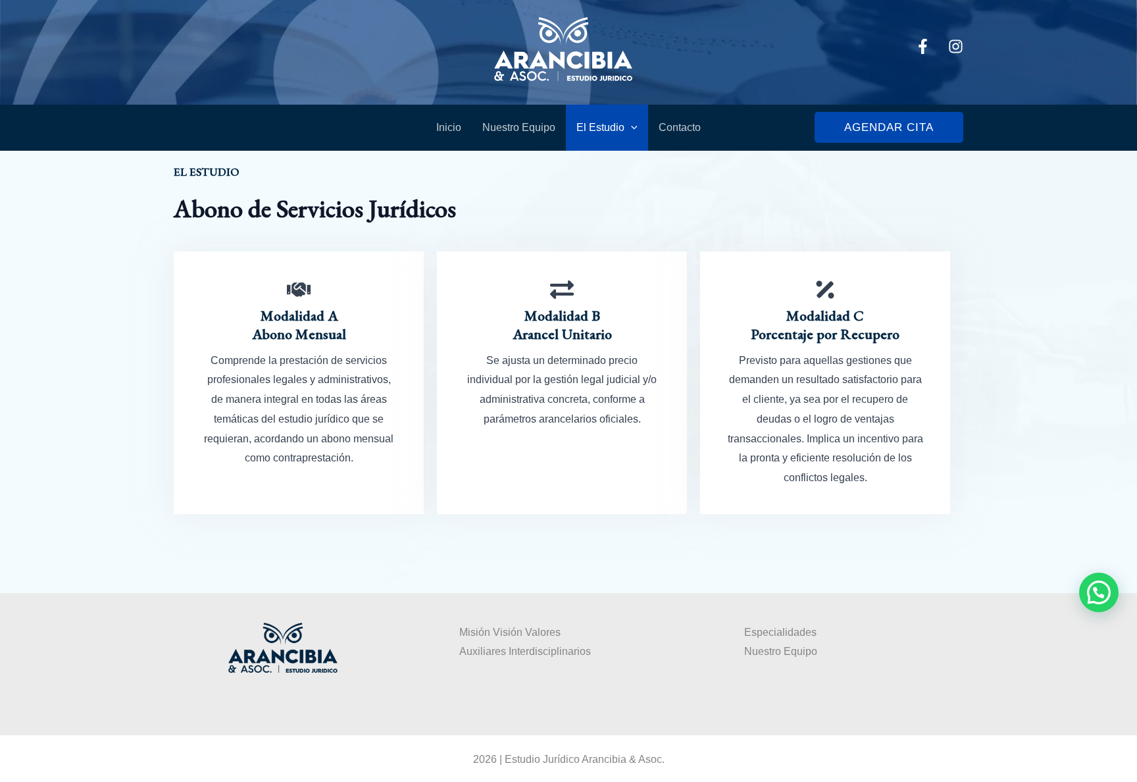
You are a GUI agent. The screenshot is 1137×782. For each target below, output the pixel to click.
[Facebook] (922, 46)
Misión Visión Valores (510, 632)
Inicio (448, 127)
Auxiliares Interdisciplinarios (525, 651)
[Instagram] (955, 46)
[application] (631, 128)
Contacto (680, 127)
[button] (889, 127)
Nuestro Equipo (518, 127)
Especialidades (780, 632)
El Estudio (600, 127)
